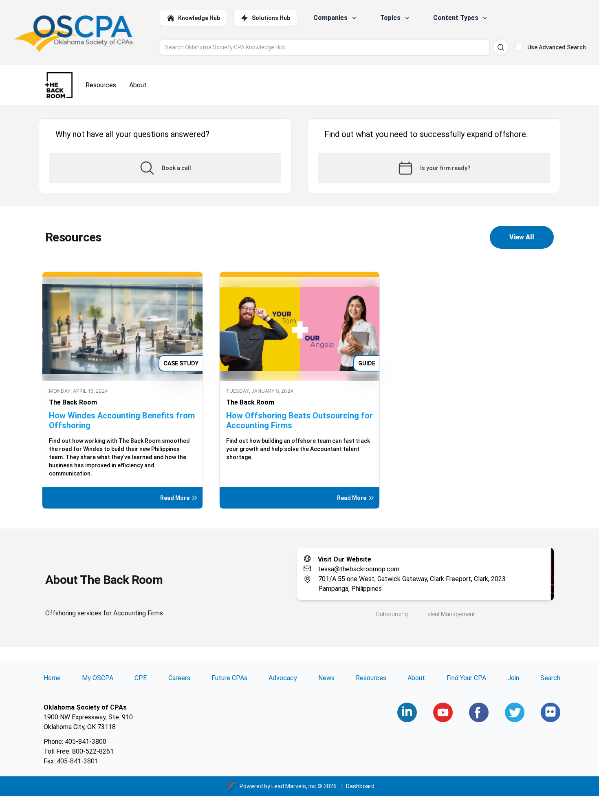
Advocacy (283, 678)
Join (513, 678)
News (326, 678)
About (416, 678)
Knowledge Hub (199, 18)
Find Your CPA (466, 678)
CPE (140, 678)
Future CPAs (229, 678)
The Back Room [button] (73, 402)
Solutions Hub (271, 18)
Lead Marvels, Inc (293, 786)
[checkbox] (518, 47)
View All (521, 237)
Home (52, 678)
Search (550, 678)
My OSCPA (97, 678)
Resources (371, 678)
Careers (179, 678)
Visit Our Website (344, 559)
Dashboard (360, 786)
